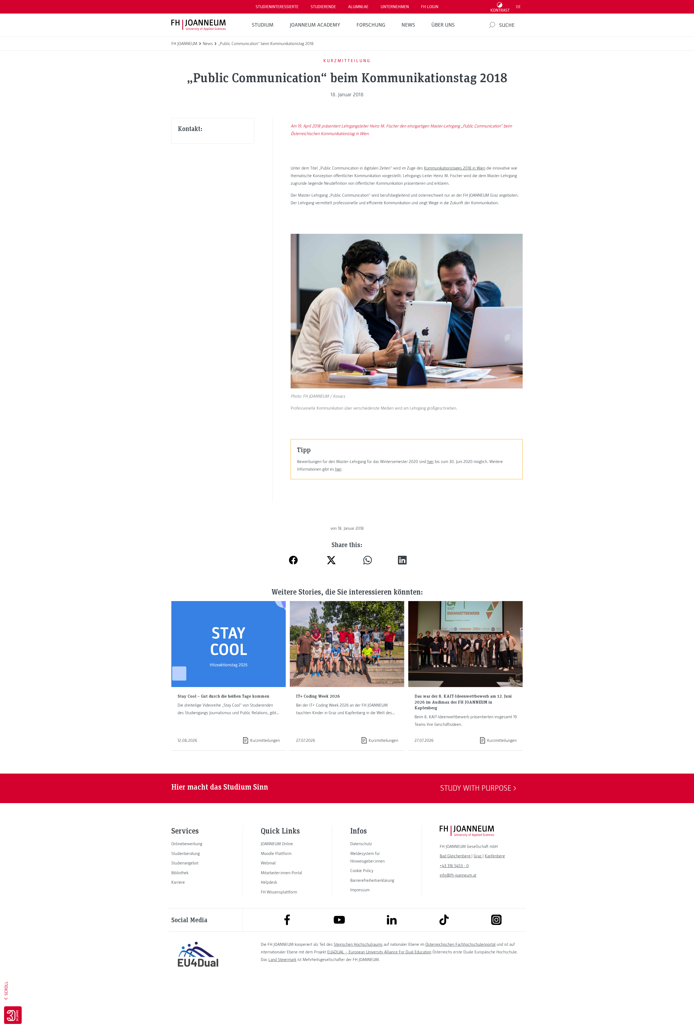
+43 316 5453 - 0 (454, 866)
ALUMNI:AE (358, 6)
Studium (263, 25)
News (408, 25)
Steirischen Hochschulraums (358, 944)
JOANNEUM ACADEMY (315, 25)
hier (430, 461)
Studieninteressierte (277, 6)
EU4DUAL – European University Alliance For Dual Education (379, 952)
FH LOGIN (429, 6)
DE (518, 6)
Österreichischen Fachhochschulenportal (460, 944)
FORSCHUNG (370, 25)
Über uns (443, 25)
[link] (197, 844)
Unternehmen (395, 6)
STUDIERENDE (323, 6)
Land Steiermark (282, 959)
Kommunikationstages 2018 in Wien (454, 168)
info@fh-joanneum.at (458, 875)
